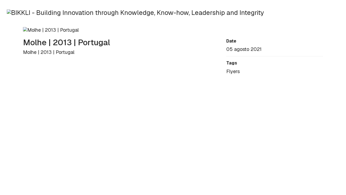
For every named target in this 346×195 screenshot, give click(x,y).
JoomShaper (90, 115)
